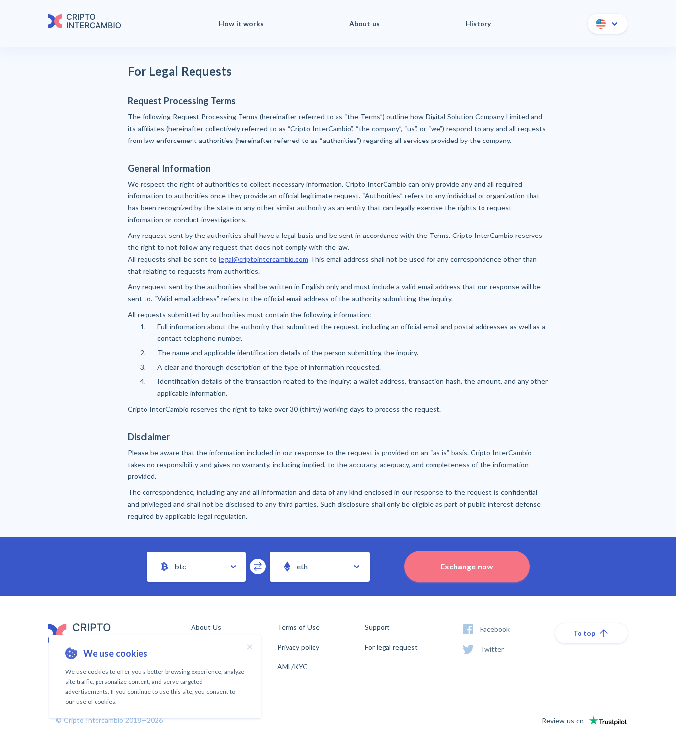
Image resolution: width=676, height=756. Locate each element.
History (478, 24)
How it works (241, 24)
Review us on (563, 720)
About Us (206, 627)
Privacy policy (298, 647)
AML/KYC (292, 667)
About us (364, 24)
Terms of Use (298, 627)
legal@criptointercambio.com (263, 259)
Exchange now (466, 566)
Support (377, 627)
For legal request (391, 647)
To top (584, 633)
